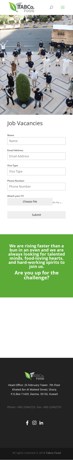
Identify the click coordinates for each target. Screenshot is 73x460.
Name (10, 135)
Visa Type (12, 165)
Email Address (15, 150)
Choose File (30, 201)
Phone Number (15, 180)
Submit (36, 215)
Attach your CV (15, 195)
